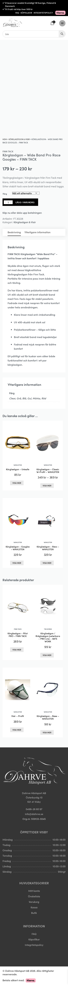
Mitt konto (34, 890)
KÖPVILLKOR (26, 12)
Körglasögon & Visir (19, 139)
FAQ (17, 12)
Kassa (34, 907)
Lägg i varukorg (25, 202)
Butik (34, 912)
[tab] (14, 232)
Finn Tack (8, 151)
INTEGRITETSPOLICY (43, 12)
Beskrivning (14, 232)
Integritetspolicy (34, 944)
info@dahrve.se (34, 814)
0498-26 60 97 (34, 809)
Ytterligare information (37, 232)
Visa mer (16, 482)
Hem (5, 139)
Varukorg (34, 901)
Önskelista (34, 896)
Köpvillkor (34, 939)
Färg (5, 193)
